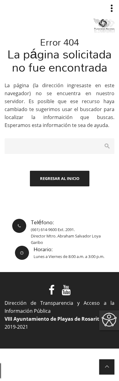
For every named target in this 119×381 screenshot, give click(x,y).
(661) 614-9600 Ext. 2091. (53, 229)
